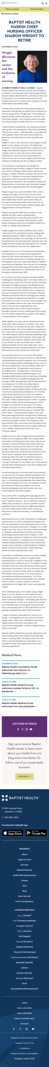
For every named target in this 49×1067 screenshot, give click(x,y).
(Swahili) (24, 962)
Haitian (24, 968)
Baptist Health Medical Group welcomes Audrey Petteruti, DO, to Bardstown (20, 688)
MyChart (24, 1024)
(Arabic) (24, 915)
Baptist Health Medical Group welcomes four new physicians (18, 705)
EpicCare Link (24, 896)
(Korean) (24, 931)
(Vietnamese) (24, 952)
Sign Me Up (23, 776)
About (24, 854)
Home (24, 1003)
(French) (24, 926)
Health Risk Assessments (24, 875)
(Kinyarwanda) (24, 988)
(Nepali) (25, 936)
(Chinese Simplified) (24, 920)
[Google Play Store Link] (36, 832)
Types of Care (24, 859)
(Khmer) (24, 973)
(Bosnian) (24, 978)
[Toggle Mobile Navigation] (46, 3)
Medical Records (24, 870)
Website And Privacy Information (24, 1038)
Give (24, 886)
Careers (24, 880)
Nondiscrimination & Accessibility (24, 1053)
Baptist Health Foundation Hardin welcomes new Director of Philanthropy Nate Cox (19, 670)
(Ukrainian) (24, 957)
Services (24, 865)
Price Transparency (24, 901)
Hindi (24, 983)
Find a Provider (36, 9)
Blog (24, 891)
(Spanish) (24, 947)
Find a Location (12, 9)
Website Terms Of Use (24, 1043)
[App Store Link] (13, 832)
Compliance (24, 1048)
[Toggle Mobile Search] (43, 3)
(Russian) (24, 941)
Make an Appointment (24, 1019)
